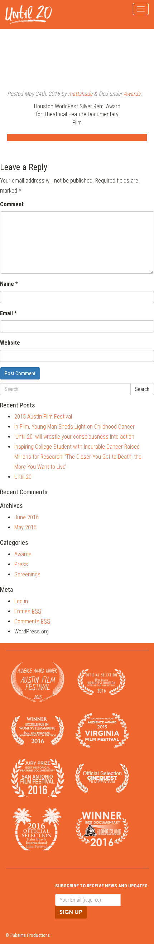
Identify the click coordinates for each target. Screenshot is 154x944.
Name (9, 283)
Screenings (27, 574)
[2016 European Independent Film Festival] (37, 730)
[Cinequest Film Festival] (102, 777)
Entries (27, 611)
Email (8, 313)
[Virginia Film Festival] (102, 730)
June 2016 (26, 517)
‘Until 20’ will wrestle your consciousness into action (74, 436)
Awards (132, 93)
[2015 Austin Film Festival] (37, 681)
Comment (12, 204)
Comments (32, 621)
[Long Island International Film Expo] (102, 828)
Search (142, 389)
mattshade (80, 93)
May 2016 (25, 527)
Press (21, 564)
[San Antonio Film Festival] (37, 777)
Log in (21, 601)
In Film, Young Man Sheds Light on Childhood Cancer (74, 426)
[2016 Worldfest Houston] (102, 681)
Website (10, 342)
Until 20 (23, 476)
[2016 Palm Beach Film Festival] (37, 828)
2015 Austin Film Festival (43, 416)
